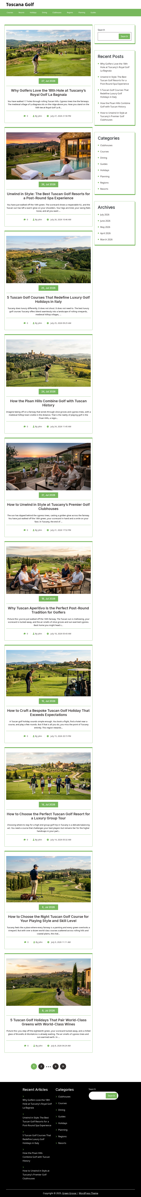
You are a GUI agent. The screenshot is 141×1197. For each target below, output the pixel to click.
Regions (70, 12)
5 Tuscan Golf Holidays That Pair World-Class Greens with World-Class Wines (48, 1022)
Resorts (21, 12)
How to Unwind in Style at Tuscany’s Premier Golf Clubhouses (48, 506)
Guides (93, 12)
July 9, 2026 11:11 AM (61, 942)
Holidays (33, 12)
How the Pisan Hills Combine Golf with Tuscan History (48, 403)
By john (38, 116)
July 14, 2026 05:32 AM (60, 839)
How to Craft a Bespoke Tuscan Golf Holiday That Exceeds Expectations (48, 712)
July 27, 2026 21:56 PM (60, 116)
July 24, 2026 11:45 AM (60, 426)
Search (101, 29)
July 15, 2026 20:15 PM (60, 736)
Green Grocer (69, 1193)
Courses (10, 12)
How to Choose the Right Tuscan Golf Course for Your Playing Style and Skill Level (48, 919)
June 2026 (105, 220)
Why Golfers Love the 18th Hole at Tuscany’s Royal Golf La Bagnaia (48, 92)
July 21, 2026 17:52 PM (60, 530)
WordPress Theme (88, 1193)
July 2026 (104, 214)
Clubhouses (56, 12)
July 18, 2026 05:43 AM (60, 633)
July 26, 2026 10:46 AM (60, 219)
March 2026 (106, 239)
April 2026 (105, 233)
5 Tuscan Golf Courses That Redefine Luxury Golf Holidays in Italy (48, 299)
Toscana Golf (20, 4)
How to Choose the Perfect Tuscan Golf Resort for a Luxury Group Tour (48, 816)
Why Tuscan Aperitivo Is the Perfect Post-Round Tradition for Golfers (48, 610)
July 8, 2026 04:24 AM (61, 1045)
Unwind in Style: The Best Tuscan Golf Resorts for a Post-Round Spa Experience (48, 196)
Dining (44, 12)
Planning (81, 12)
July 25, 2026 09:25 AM (60, 323)
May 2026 (105, 227)
